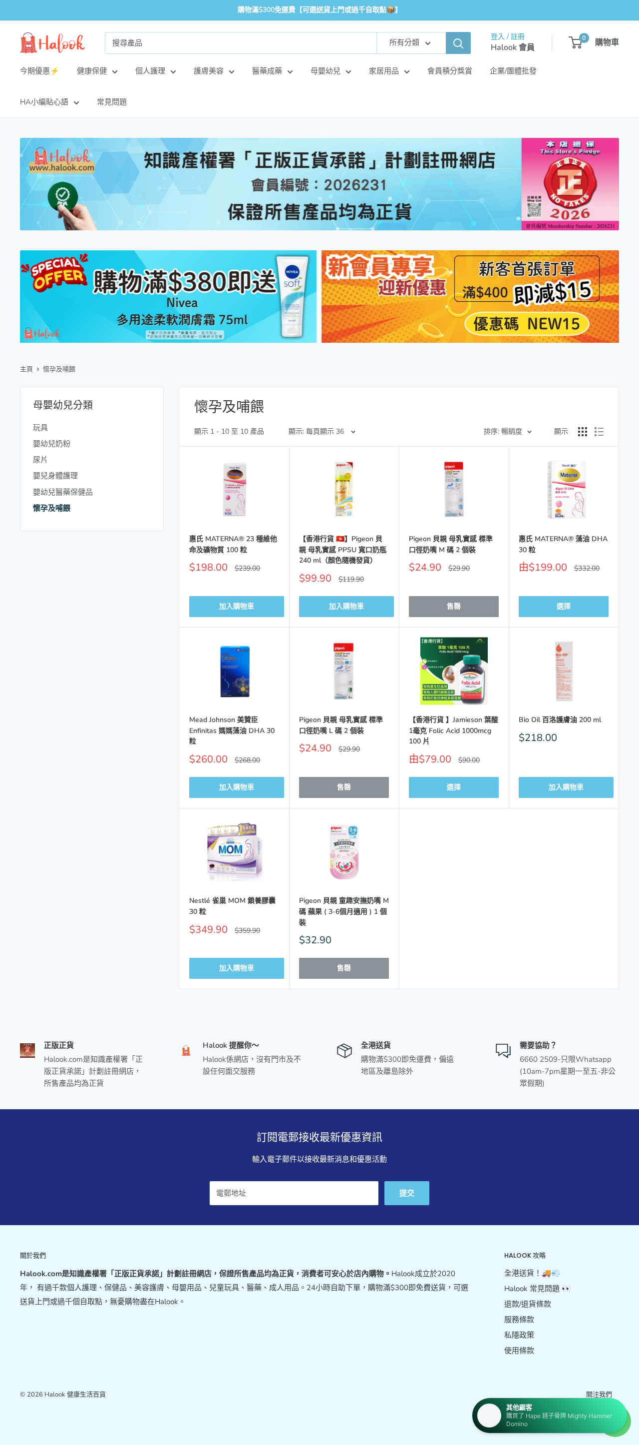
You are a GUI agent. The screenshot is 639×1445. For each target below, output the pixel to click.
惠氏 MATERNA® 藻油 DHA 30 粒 (563, 544)
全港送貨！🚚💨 (532, 1273)
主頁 (26, 369)
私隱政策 (519, 1335)
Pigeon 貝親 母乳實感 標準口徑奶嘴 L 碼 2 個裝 (341, 725)
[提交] (458, 43)
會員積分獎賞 (449, 71)
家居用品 (384, 71)
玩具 (40, 428)
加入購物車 (236, 606)
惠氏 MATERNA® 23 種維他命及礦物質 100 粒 (233, 544)
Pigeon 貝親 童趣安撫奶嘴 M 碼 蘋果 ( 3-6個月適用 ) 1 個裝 (344, 911)
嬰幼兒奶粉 (51, 444)
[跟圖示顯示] (582, 431)
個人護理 (150, 71)
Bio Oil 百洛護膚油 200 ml (560, 719)
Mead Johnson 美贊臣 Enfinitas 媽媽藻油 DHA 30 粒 (232, 730)
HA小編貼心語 (44, 102)
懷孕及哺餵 (59, 369)
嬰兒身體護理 (55, 476)
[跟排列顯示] (599, 431)
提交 (406, 1193)
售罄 (454, 606)
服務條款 (519, 1320)
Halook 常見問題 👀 (537, 1289)
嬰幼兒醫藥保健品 (63, 492)
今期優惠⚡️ (39, 71)
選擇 (564, 606)
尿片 (40, 460)
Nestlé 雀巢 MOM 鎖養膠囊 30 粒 (232, 906)
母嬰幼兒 (325, 71)
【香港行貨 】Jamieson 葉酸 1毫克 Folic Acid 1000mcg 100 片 (453, 730)
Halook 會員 (513, 47)
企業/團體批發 (513, 71)
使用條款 (519, 1351)
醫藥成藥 (267, 71)
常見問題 (112, 102)
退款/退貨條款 (527, 1304)
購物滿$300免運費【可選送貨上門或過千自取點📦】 (320, 9)
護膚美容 (209, 71)
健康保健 (92, 71)
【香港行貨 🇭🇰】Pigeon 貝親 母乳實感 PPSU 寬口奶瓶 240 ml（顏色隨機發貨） (342, 549)
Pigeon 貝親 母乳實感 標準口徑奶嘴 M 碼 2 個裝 (451, 544)
